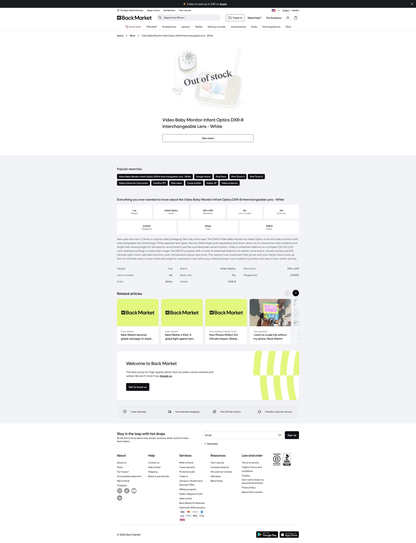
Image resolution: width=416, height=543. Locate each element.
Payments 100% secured (192, 507)
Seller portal (185, 498)
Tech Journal (217, 462)
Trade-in (183, 476)
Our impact (123, 471)
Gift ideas (216, 476)
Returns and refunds (158, 476)
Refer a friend (186, 462)
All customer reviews (221, 471)
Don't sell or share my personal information (253, 481)
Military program (187, 489)
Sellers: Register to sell (190, 493)
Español (295, 10)
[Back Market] (134, 18)
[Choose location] (276, 10)
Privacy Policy (249, 487)
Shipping (152, 471)
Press (120, 467)
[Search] (160, 17)
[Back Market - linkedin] (119, 498)
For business (273, 17)
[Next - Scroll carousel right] (295, 293)
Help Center (154, 467)
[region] (208, 322)
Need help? (254, 17)
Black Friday (217, 480)
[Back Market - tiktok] (126, 490)
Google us (166, 376)
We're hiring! (123, 480)
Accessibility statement (129, 476)
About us (121, 462)
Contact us (153, 462)
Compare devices (220, 467)
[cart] (295, 17)
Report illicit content (252, 492)
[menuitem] (169, 26)
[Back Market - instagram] (119, 490)
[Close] (412, 4)
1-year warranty (187, 467)
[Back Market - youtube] (133, 490)
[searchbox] (191, 17)
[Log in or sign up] (288, 17)
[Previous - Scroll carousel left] (287, 293)
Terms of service (250, 462)
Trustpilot (122, 485)
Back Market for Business (192, 503)
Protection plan (187, 471)
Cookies (246, 475)
